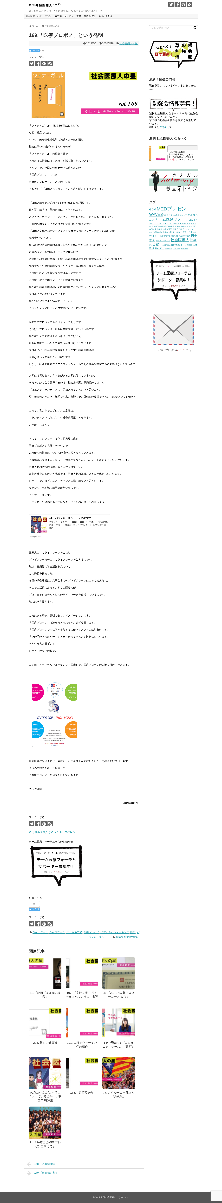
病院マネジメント (163, 240)
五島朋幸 (170, 226)
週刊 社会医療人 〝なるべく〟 (114, 1197)
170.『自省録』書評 (46, 1172)
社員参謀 (163, 245)
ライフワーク (57, 932)
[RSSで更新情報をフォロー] (189, 4)
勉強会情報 (89, 16)
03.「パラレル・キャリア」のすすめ (70, 518)
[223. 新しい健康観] (45, 1023)
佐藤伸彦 (184, 226)
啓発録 (159, 229)
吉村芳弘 (192, 226)
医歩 (133, 932)
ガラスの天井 (174, 215)
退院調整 (184, 248)
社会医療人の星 (34, 16)
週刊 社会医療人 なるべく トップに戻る (52, 832)
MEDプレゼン (172, 208)
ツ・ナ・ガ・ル (165, 223)
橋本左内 (186, 236)
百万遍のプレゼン (64, 16)
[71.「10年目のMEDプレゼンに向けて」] (45, 1123)
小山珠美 (163, 232)
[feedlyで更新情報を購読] (183, 4)
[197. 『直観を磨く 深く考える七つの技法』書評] (82, 973)
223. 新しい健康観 (45, 1042)
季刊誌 (48, 16)
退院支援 (176, 248)
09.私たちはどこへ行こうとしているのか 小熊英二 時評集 (45, 1096)
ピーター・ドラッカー (181, 223)
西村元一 (159, 248)
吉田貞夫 (152, 229)
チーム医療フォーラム (174, 219)
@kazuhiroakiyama (126, 937)
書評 (173, 236)
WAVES (156, 214)
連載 (78, 16)
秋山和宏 (171, 245)
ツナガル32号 (74, 932)
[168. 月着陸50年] (82, 1073)
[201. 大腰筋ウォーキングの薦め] (82, 1023)
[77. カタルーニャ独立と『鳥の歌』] (118, 1073)
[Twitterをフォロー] (171, 4)
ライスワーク (40, 932)
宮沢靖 (156, 232)
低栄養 (177, 226)
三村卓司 (155, 226)
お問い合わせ (105, 16)
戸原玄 (185, 232)
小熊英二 (178, 232)
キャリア (183, 215)
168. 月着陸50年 (82, 1092)
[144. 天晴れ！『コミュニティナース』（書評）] (118, 1023)
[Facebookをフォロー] (177, 4)
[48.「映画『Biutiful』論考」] (45, 973)
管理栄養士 (179, 245)
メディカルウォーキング (114, 932)
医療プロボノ (91, 932)
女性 (174, 229)
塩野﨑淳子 (167, 229)
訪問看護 (168, 248)
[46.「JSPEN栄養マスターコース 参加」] (118, 973)
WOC (165, 215)
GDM (152, 209)
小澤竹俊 (170, 232)
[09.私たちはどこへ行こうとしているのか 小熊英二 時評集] (45, 1073)
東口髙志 (179, 236)
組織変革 (188, 245)
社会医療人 (180, 240)
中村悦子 (163, 226)
